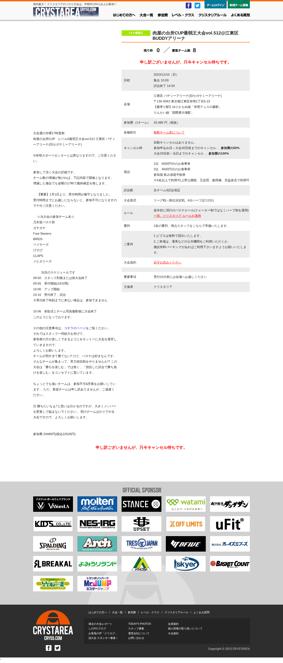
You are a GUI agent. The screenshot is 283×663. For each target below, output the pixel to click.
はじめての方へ (124, 15)
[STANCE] (141, 510)
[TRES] (141, 550)
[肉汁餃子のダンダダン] (230, 510)
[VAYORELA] (53, 510)
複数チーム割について (169, 132)
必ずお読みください (168, 262)
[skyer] (186, 570)
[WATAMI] (186, 510)
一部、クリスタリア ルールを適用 (177, 216)
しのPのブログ (97, 628)
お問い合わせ (136, 638)
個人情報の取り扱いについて (185, 628)
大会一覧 (146, 15)
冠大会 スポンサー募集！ (103, 638)
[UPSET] (141, 530)
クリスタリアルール (213, 15)
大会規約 (173, 633)
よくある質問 (240, 15)
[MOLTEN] (97, 510)
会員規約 (173, 623)
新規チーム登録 (239, 4)
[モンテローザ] (141, 570)
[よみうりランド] (97, 570)
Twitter (197, 5)
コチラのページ (75, 328)
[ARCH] (97, 550)
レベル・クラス (183, 15)
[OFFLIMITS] (186, 530)
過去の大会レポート (100, 623)
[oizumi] (230, 550)
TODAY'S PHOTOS (139, 623)
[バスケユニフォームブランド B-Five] (186, 550)
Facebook (188, 5)
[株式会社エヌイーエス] (97, 530)
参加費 (163, 15)
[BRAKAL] (53, 570)
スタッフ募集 (136, 628)
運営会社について (138, 633)
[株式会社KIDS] (53, 530)
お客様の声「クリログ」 (103, 633)
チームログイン (216, 4)
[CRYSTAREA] (66, 14)
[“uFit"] (230, 530)
